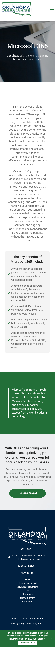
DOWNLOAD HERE (27, 643)
